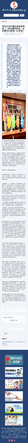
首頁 (4, 33)
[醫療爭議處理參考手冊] (14, 396)
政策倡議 (11, 33)
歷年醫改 (7, 33)
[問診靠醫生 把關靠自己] (14, 372)
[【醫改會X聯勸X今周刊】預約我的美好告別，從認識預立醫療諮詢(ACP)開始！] (14, 384)
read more (4, 345)
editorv (4, 91)
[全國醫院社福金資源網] (14, 360)
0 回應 (19, 91)
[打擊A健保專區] (14, 408)
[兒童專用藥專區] (14, 420)
